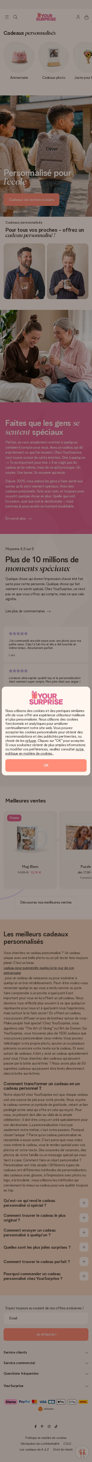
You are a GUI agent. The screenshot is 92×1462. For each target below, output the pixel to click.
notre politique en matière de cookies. (45, 751)
